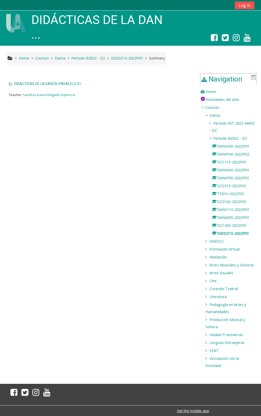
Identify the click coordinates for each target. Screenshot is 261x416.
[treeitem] (228, 91)
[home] (16, 22)
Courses (212, 107)
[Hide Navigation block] (253, 77)
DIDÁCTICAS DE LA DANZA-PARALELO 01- (48, 84)
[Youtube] (248, 39)
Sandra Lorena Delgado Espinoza (49, 94)
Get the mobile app (193, 410)
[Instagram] (236, 39)
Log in (245, 5)
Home (210, 91)
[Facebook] (213, 39)
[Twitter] (225, 39)
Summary (157, 58)
